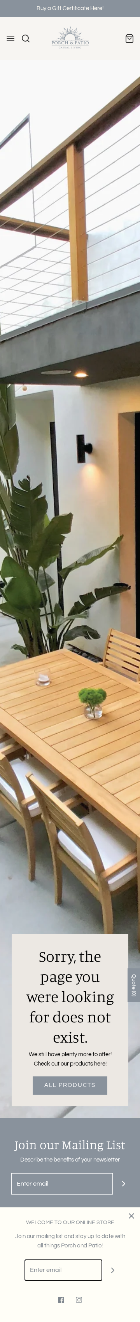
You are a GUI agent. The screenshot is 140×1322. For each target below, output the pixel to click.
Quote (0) (133, 985)
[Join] (123, 1184)
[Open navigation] (10, 38)
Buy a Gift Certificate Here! (70, 8)
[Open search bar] (28, 38)
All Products (70, 1085)
